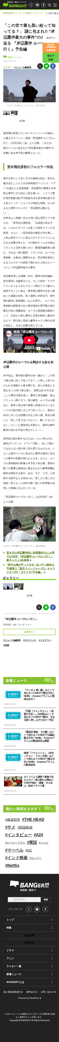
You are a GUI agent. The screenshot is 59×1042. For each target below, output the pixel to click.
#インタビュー (18, 834)
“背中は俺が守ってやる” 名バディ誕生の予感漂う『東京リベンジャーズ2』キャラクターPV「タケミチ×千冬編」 (31, 568)
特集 (9, 927)
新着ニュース (14, 57)
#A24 (38, 834)
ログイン (50, 37)
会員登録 (50, 47)
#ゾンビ (43, 842)
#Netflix (12, 865)
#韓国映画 (25, 827)
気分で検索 (50, 57)
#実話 (32, 842)
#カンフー (35, 858)
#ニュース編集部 (22, 67)
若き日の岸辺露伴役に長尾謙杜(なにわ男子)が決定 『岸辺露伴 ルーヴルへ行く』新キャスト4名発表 (31, 556)
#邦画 (6, 645)
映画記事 (29, 935)
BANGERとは (15, 982)
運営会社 (30, 992)
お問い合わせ (47, 992)
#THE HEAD (33, 819)
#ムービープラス (15, 842)
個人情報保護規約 (11, 992)
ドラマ (10, 950)
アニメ (10, 958)
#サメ (10, 827)
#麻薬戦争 (12, 819)
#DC (29, 850)
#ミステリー (45, 640)
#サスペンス (29, 640)
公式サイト (29, 632)
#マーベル (14, 850)
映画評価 (29, 942)
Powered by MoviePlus (28, 998)
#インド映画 (16, 857)
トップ (10, 919)
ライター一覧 (14, 966)
